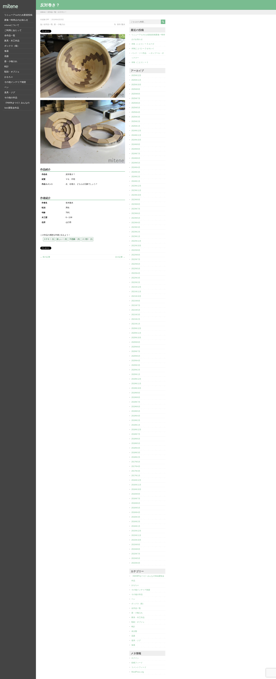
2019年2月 (135, 420)
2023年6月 (135, 213)
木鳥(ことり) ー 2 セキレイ (142, 48)
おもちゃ (8, 76)
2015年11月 (136, 535)
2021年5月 (135, 310)
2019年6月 (135, 406)
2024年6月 (135, 158)
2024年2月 (135, 176)
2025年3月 (135, 117)
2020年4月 (135, 360)
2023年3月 (135, 227)
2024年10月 (136, 140)
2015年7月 (135, 554)
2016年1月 (135, 526)
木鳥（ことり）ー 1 (139, 62)
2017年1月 (135, 475)
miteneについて (11, 25)
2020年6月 (135, 356)
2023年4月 (135, 222)
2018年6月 (135, 439)
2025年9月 (135, 89)
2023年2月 (135, 232)
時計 (6, 66)
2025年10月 (136, 85)
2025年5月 (135, 108)
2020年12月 (136, 328)
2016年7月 (135, 498)
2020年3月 (135, 365)
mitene (10, 5)
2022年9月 (135, 250)
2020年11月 (136, 333)
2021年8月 (135, 301)
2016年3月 (135, 517)
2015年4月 (135, 563)
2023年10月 (136, 195)
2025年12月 (136, 75)
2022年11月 (136, 241)
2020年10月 (136, 337)
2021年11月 (136, 291)
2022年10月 (136, 245)
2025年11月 (136, 80)
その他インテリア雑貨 (15, 82)
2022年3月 (135, 278)
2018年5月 (135, 443)
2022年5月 (135, 268)
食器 (6, 51)
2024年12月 (136, 131)
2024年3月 (135, 172)
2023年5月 (135, 218)
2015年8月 (135, 549)
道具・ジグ (9, 92)
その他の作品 (10, 97)
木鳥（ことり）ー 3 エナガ (142, 44)
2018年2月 (135, 457)
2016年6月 (135, 503)
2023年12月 (136, 186)
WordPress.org (137, 672)
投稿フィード (137, 663)
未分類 (134, 631)
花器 (6, 56)
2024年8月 (135, 149)
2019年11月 (136, 383)
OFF (47, 20)
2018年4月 (135, 448)
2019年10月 (136, 388)
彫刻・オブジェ (11, 71)
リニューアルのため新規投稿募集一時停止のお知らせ (18, 17)
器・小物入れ (10, 61)
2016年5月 (135, 508)
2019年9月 (135, 393)
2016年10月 (136, 489)
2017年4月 (135, 466)
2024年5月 (135, 163)
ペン (6, 87)
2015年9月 (135, 544)
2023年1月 (135, 236)
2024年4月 (135, 167)
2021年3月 (135, 314)
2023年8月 (135, 204)
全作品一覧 (9, 35)
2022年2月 (135, 282)
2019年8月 (135, 397)
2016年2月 (135, 521)
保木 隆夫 (121, 24)
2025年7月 (135, 98)
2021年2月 (135, 319)
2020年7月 (135, 351)
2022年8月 (135, 255)
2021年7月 (135, 305)
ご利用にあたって (13, 30)
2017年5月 (135, 462)
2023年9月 (135, 199)
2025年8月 (135, 94)
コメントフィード (138, 667)
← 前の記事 (45, 257)
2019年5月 (135, 411)
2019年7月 (135, 402)
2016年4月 (135, 512)
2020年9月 (135, 342)
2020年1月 (135, 374)
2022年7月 (135, 259)
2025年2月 (135, 121)
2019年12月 (136, 379)
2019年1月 (135, 425)
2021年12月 (136, 287)
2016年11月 (136, 485)
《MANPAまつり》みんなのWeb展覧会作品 (16, 105)
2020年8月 (135, 347)
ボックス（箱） (11, 45)
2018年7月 (135, 434)
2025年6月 (135, 103)
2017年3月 (135, 471)
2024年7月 (135, 154)
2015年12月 (136, 531)
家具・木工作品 (11, 40)
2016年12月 (136, 480)
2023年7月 (135, 209)
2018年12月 (136, 429)
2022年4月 (135, 273)
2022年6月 (135, 264)
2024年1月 (135, 181)
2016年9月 (135, 494)
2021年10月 (136, 296)
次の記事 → (120, 257)
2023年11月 (136, 190)
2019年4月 (135, 416)
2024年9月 (135, 144)
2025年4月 (135, 112)
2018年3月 (135, 452)
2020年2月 (135, 370)
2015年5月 (135, 558)
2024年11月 (136, 135)
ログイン (135, 658)
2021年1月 (135, 324)
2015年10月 (136, 540)
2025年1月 (135, 126)
